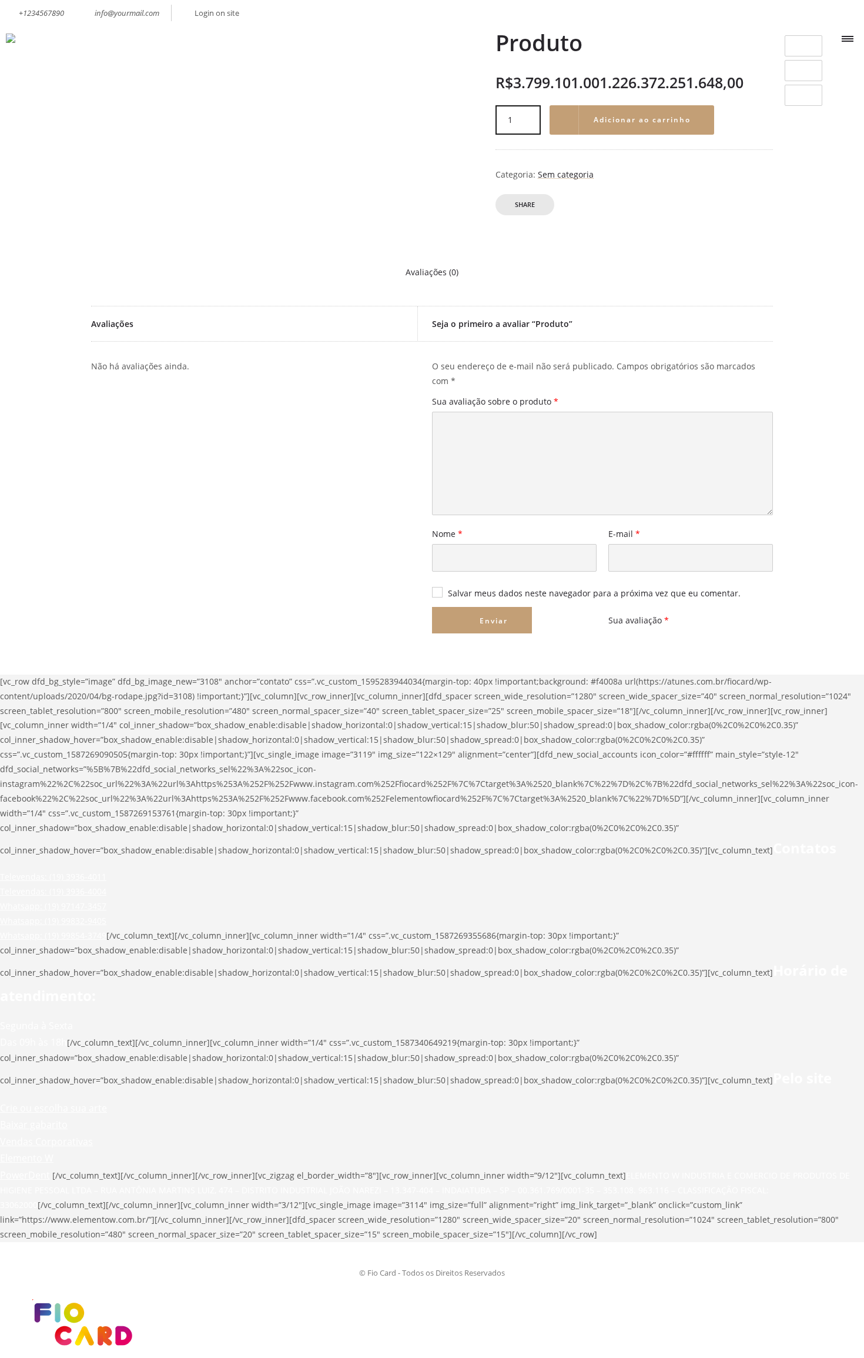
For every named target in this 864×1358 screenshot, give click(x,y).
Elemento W (26, 1158)
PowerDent (25, 1175)
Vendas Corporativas (46, 1141)
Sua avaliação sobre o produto (495, 402)
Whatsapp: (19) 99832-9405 (53, 920)
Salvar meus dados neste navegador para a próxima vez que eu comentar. (594, 593)
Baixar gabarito (34, 1124)
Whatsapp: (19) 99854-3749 (53, 935)
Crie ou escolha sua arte (53, 1108)
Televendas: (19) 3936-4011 (53, 876)
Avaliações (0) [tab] (432, 272)
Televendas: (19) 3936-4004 (53, 891)
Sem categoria (566, 174)
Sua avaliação (638, 620)
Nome (447, 534)
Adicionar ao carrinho (642, 120)
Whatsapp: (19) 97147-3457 (53, 906)
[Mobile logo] (80, 1350)
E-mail (624, 534)
